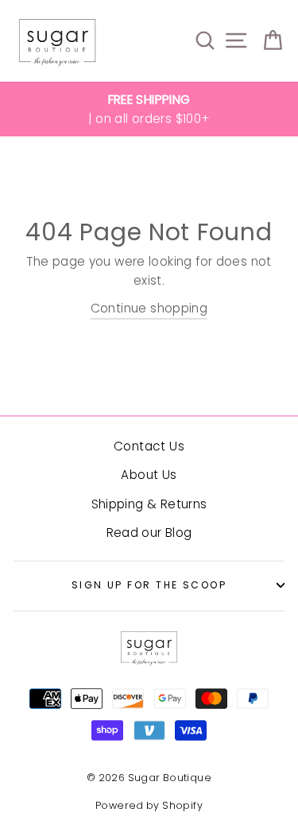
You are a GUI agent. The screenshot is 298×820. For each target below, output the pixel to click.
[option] (149, 109)
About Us (148, 474)
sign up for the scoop (149, 585)
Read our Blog (149, 532)
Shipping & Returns (149, 504)
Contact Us (149, 446)
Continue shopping (149, 308)
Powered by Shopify (149, 805)
